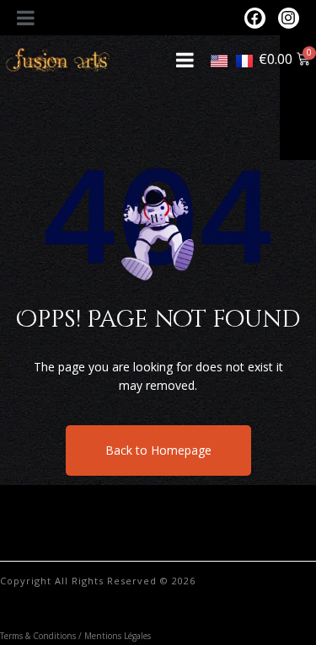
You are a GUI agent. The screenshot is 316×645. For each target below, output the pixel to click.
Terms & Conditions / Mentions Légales (75, 636)
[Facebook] (254, 18)
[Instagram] (288, 18)
